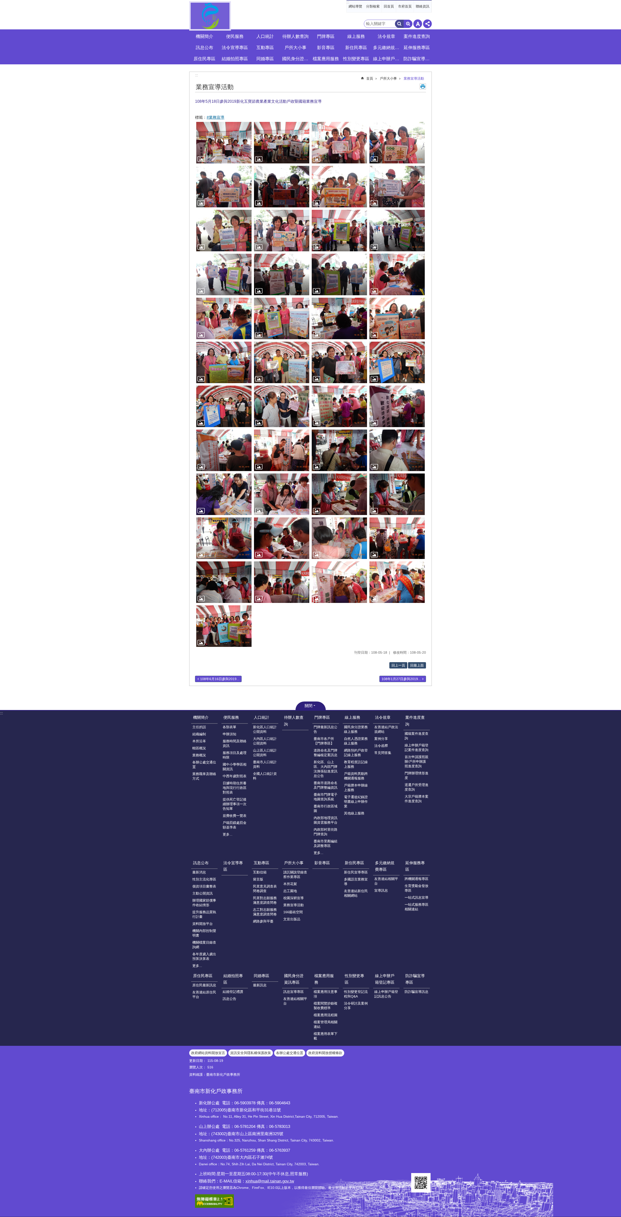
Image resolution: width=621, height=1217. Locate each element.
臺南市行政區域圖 (325, 808)
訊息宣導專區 (293, 992)
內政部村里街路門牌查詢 (325, 832)
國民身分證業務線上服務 (356, 729)
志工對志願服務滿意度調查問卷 (265, 912)
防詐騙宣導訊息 (416, 992)
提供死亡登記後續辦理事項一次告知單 (234, 804)
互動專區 (261, 863)
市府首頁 (405, 6)
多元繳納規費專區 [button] (387, 47)
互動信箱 (260, 872)
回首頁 (389, 6)
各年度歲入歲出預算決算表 (204, 956)
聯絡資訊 (422, 6)
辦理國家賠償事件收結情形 (204, 902)
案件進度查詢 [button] (417, 36)
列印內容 (423, 86)
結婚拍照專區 (233, 979)
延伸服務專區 (415, 866)
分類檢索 (373, 6)
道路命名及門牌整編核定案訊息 (325, 752)
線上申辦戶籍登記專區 (384, 979)
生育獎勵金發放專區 (416, 888)
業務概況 (199, 755)
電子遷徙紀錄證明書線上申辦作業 (356, 801)
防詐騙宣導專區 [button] (417, 58)
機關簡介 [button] (204, 36)
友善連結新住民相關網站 (356, 893)
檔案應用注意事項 (325, 994)
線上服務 (352, 717)
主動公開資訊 (202, 893)
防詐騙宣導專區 (415, 979)
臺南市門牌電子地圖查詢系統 (325, 797)
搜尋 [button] (399, 24)
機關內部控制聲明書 (204, 933)
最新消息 (199, 872)
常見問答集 (382, 753)
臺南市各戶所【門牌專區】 (324, 741)
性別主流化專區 (204, 879)
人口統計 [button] (265, 36)
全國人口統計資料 (265, 776)
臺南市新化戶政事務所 (210, 16)
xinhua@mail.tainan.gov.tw (269, 1181)
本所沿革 (199, 741)
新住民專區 (354, 863)
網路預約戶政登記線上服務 (356, 752)
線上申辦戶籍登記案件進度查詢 (416, 747)
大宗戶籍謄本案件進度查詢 (416, 798)
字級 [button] (417, 23)
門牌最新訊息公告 (325, 729)
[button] (224, 142)
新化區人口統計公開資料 (265, 729)
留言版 (258, 879)
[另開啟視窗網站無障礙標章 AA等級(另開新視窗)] (214, 1207)
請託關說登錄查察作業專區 (295, 874)
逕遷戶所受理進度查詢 (416, 787)
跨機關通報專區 (416, 879)
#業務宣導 (215, 117)
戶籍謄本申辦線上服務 (356, 787)
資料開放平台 (202, 924)
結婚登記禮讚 (233, 992)
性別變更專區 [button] (356, 58)
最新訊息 (260, 985)
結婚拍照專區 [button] (235, 58)
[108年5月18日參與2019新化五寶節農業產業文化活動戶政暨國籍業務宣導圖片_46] (421, 1182)
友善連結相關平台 (386, 881)
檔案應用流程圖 (325, 1015)
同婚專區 (261, 976)
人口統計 (261, 717)
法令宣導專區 (235, 47)
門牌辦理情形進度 (416, 775)
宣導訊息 (381, 890)
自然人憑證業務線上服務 (356, 741)
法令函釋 (381, 746)
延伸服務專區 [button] (417, 47)
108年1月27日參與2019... (401, 679)
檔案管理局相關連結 (325, 1024)
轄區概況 (199, 748)
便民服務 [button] (235, 36)
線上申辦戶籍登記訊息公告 (386, 994)
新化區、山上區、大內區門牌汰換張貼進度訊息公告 (325, 769)
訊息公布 (201, 863)
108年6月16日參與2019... (219, 679)
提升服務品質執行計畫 (204, 914)
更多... (227, 834)
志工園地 (290, 891)
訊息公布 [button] (204, 47)
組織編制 (199, 734)
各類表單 (229, 727)
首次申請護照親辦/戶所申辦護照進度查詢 (416, 761)
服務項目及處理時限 (234, 755)
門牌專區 (322, 717)
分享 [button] (427, 23)
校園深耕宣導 (293, 898)
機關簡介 (201, 717)
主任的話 (199, 727)
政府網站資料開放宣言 (208, 1053)
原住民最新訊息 (204, 985)
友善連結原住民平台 (204, 994)
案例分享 (381, 739)
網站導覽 (355, 6)
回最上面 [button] (417, 665)
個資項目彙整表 (204, 886)
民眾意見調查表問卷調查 (265, 888)
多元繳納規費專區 (384, 866)
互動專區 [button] (265, 47)
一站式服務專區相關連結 (416, 907)
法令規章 (383, 717)
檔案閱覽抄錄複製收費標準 (325, 1005)
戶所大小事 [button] (295, 47)
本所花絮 (290, 884)
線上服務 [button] (356, 36)
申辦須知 (229, 734)
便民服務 (231, 717)
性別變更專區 (354, 979)
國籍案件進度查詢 (416, 736)
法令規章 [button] (386, 36)
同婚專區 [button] (265, 58)
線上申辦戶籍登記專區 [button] (387, 58)
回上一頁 (398, 665)
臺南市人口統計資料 (265, 764)
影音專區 (326, 47)
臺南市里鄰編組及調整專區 (325, 843)
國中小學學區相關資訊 (234, 766)
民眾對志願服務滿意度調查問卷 (265, 900)
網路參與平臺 (263, 921)
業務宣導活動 (414, 78)
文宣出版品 (291, 919)
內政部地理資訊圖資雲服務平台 (325, 820)
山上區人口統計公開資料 (265, 752)
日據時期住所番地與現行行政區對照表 (234, 787)
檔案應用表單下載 (325, 1036)
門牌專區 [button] (326, 36)
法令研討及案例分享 (356, 1005)
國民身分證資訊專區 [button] (296, 58)
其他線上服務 (354, 813)
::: (347, 2)
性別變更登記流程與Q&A (356, 994)
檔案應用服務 (324, 979)
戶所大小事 (388, 78)
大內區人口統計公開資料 (265, 741)
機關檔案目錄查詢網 (204, 944)
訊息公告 (229, 999)
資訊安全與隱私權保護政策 (250, 1053)
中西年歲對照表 (234, 776)
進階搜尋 (408, 24)
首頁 (369, 78)
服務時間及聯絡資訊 (234, 743)
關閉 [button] (308, 706)
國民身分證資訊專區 (293, 979)
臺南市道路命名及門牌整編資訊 (325, 785)
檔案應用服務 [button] (326, 58)
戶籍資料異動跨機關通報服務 (356, 776)
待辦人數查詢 (295, 36)
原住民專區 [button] (204, 58)
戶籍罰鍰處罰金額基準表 (234, 825)
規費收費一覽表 (234, 816)
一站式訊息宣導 (416, 897)
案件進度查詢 (415, 720)
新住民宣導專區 (356, 872)
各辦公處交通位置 (204, 764)
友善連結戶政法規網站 (386, 729)
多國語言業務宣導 (356, 881)
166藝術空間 (293, 912)
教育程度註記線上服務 (356, 764)
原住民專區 (202, 976)
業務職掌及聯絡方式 (204, 776)
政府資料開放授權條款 (325, 1053)
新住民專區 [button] (356, 47)
